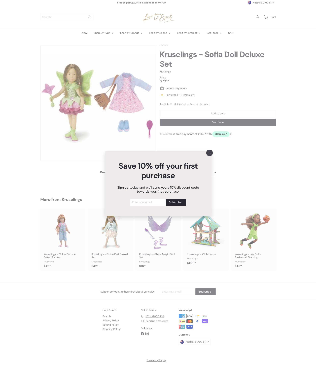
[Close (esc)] (209, 153)
